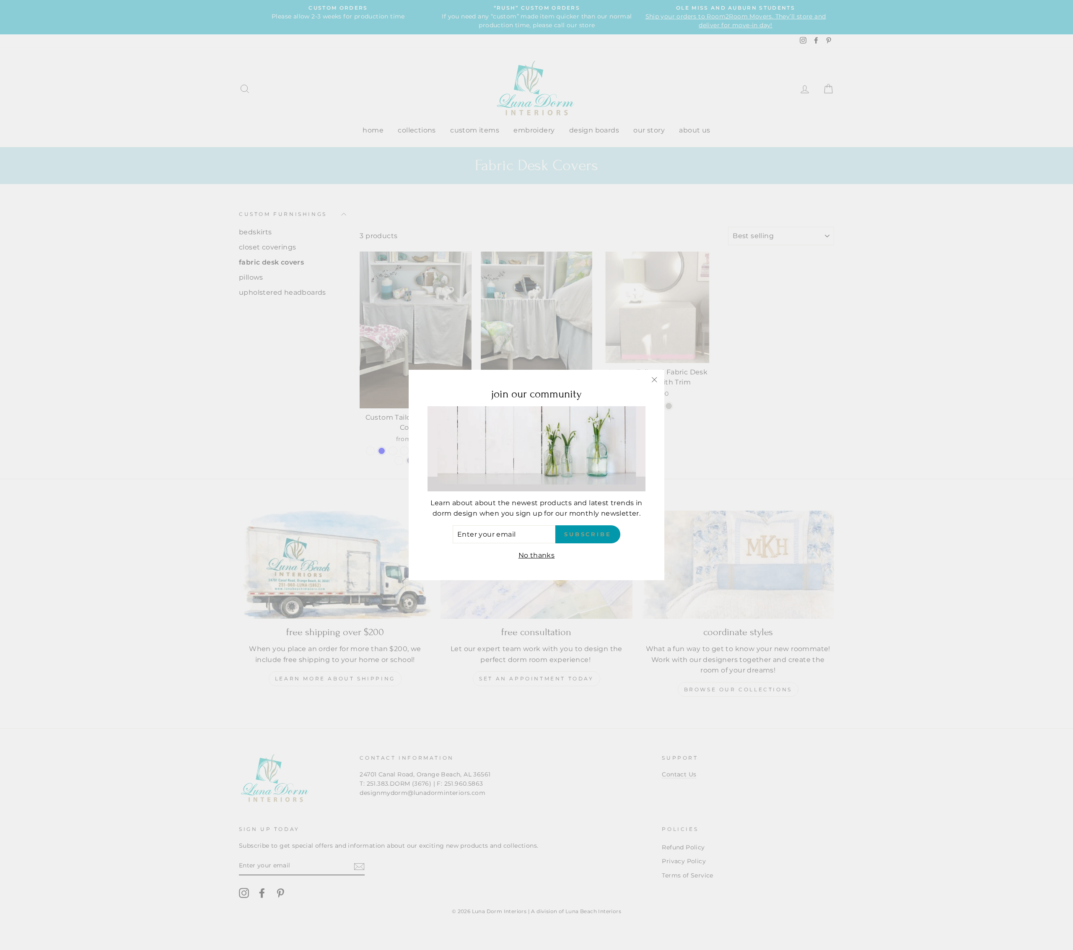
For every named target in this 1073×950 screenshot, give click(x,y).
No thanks (536, 555)
